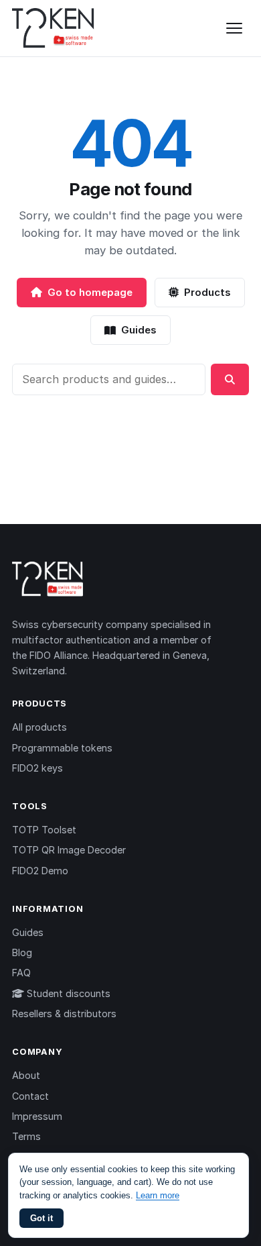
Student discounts (67, 993)
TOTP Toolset (44, 829)
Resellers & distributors (64, 1013)
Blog (22, 952)
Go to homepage (90, 292)
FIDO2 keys (37, 768)
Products (207, 292)
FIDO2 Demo (40, 870)
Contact (30, 1096)
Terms (26, 1136)
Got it (41, 1218)
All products (39, 727)
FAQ (21, 972)
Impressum (37, 1116)
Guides (139, 329)
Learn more (157, 1195)
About (26, 1075)
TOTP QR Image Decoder (69, 849)
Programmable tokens (62, 748)
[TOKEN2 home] (53, 28)
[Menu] (234, 28)
